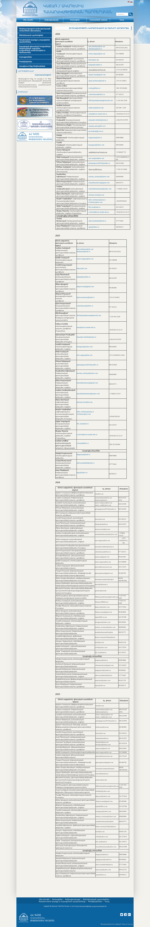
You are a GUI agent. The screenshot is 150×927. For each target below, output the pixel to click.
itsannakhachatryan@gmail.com (99, 183)
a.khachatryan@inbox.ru (96, 94)
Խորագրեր (75, 20)
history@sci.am (93, 60)
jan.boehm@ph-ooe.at (95, 131)
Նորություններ (25, 57)
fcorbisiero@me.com (95, 202)
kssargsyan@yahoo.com (96, 145)
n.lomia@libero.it (94, 88)
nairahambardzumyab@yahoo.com (99, 189)
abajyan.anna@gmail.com (97, 75)
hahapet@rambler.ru (95, 65)
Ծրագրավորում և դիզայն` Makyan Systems (117, 924)
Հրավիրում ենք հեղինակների (32, 66)
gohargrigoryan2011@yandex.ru (99, 163)
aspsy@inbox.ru (93, 227)
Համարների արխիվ (98, 20)
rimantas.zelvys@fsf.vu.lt (96, 126)
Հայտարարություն (43, 75)
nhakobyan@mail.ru (95, 49)
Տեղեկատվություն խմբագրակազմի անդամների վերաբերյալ (35, 30)
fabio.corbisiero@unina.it (96, 200)
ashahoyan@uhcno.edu (96, 108)
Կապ (122, 20)
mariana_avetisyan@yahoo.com (98, 176)
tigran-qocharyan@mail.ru (97, 81)
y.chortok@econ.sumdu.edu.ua (98, 212)
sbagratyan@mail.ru (95, 137)
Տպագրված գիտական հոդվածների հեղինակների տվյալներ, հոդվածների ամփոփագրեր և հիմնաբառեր (35, 49)
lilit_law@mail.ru (94, 207)
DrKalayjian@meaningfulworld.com (100, 100)
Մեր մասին (28, 20)
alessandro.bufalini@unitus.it (98, 120)
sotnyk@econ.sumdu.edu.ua (97, 114)
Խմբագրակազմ (51, 20)
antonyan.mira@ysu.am (96, 195)
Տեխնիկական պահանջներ (31, 35)
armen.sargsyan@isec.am (96, 54)
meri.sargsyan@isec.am (96, 158)
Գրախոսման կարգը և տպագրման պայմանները (34, 41)
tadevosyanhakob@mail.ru (97, 221)
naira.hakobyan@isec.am (96, 46)
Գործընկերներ (25, 61)
